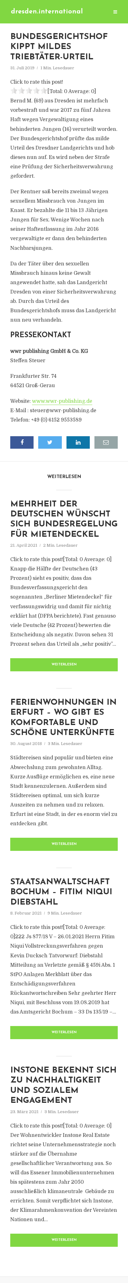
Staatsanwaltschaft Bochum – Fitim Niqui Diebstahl (61, 892)
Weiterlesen (64, 664)
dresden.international (47, 11)
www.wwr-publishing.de (62, 401)
